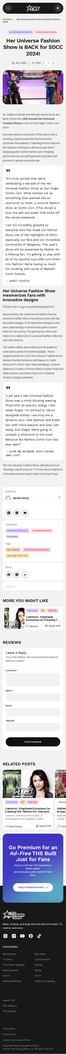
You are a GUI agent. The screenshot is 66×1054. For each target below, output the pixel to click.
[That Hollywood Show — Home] (33, 8)
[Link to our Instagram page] (14, 936)
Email (9, 705)
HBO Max (52, 610)
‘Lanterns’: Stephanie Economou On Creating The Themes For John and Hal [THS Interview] (43, 618)
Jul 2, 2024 (20, 62)
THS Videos (9, 1011)
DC (42, 610)
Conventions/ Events (46, 32)
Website (10, 720)
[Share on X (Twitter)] (17, 574)
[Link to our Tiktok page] (39, 936)
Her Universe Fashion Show (36, 549)
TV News (8, 959)
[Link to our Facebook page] (31, 936)
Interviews (32, 610)
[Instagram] (17, 512)
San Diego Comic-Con (17, 555)
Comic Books (42, 959)
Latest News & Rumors (21, 32)
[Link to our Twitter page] (5, 936)
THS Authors (10, 1005)
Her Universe (13, 549)
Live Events (12, 536)
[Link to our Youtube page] (22, 936)
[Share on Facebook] (8, 574)
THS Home (8, 19)
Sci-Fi (38, 975)
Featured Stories (12, 981)
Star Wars (40, 954)
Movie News (9, 954)
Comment (12, 670)
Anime (38, 970)
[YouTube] (25, 512)
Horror (6, 975)
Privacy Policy (9, 1034)
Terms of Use (9, 1028)
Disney (38, 964)
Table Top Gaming (45, 981)
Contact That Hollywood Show (17, 1040)
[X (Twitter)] (8, 512)
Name (9, 690)
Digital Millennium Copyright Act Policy (21, 1045)
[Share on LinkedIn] (25, 574)
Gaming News (10, 970)
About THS (9, 1000)
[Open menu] (58, 8)
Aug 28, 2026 (54, 625)
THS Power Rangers (14, 964)
